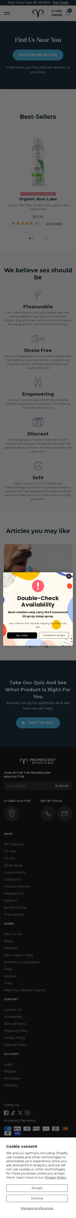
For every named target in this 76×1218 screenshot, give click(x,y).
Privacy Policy (55, 1177)
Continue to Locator (54, 635)
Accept (37, 1188)
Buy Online (22, 635)
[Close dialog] (69, 576)
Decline (37, 1198)
